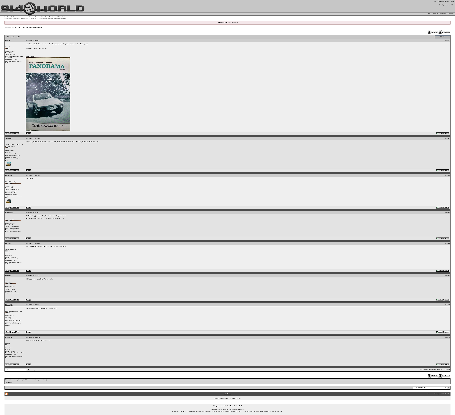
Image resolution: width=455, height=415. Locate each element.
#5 (449, 243)
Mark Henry (9, 212)
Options (441, 36)
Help (429, 13)
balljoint (8, 276)
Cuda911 (8, 40)
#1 (449, 40)
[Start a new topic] (444, 32)
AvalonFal (8, 337)
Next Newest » (445, 369)
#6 (449, 275)
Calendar (451, 13)
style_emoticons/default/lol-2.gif (39, 141)
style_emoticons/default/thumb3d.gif (40, 279)
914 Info (446, 1)
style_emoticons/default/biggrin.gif (52, 218)
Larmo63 (8, 243)
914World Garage (36, 27)
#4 (449, 212)
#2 (449, 138)
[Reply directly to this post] (446, 133)
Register (234, 22)
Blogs (452, 1)
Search (435, 13)
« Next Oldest (424, 369)
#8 (449, 337)
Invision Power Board (220, 398)
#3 (449, 175)
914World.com (11, 27)
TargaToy (8, 138)
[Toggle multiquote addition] (439, 133)
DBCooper (8, 305)
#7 (449, 304)
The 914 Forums (23, 27)
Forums (440, 1)
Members (443, 13)
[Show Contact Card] (12, 133)
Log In (229, 22)
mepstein (8, 175)
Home (434, 1)
